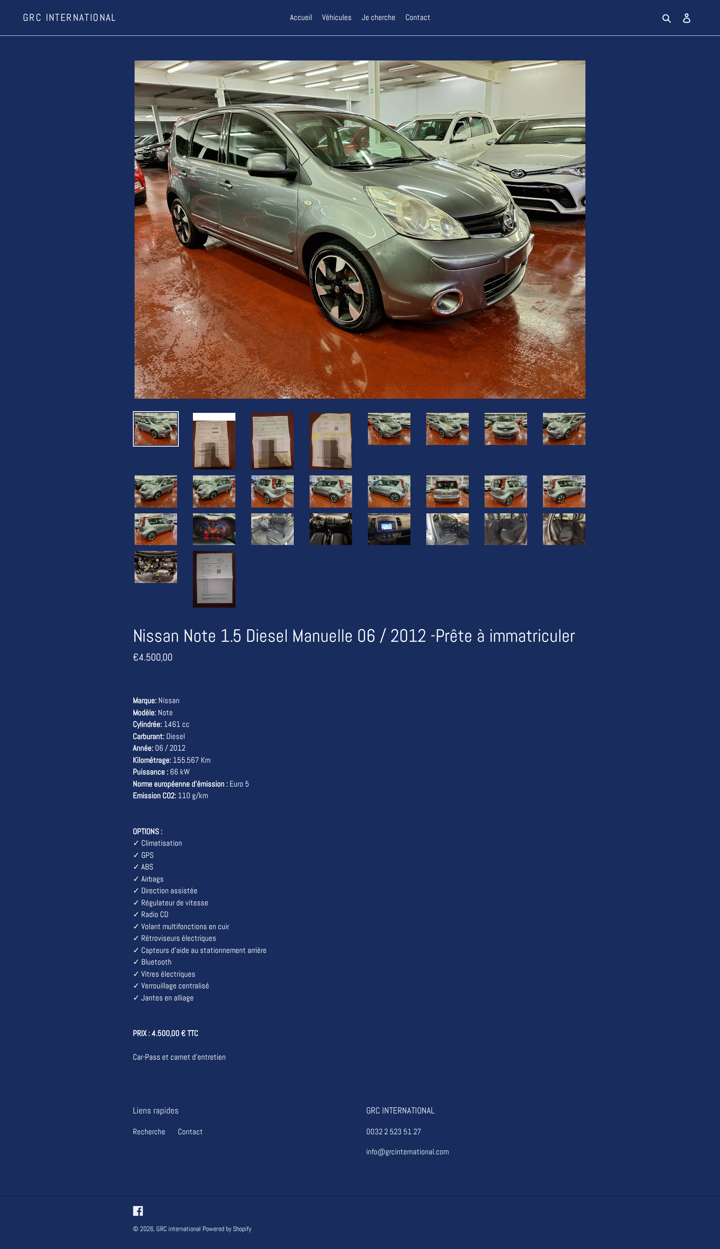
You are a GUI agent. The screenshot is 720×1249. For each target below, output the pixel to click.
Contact (190, 1131)
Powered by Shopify (226, 1228)
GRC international (70, 18)
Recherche (149, 1131)
